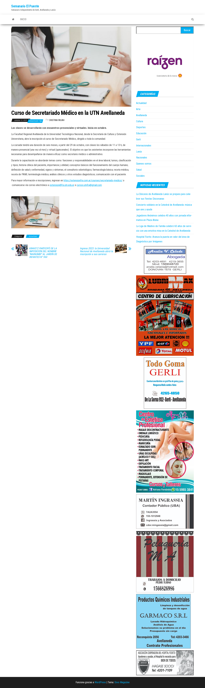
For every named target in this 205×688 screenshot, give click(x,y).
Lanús (139, 151)
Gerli (138, 139)
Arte (138, 109)
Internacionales (143, 145)
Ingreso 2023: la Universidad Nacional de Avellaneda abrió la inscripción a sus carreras (96, 251)
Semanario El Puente (25, 6)
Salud (139, 169)
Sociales (140, 175)
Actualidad (33, 236)
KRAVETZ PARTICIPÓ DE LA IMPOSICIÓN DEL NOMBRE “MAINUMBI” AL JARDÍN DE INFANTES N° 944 (43, 253)
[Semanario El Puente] (13, 19)
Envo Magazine (122, 682)
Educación (141, 133)
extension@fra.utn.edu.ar (62, 185)
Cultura (139, 121)
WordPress (100, 682)
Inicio (23, 19)
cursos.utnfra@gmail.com (89, 185)
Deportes (141, 127)
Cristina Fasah (56, 120)
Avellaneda (141, 115)
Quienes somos (143, 163)
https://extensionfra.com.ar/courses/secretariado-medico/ (93, 180)
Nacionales (141, 157)
